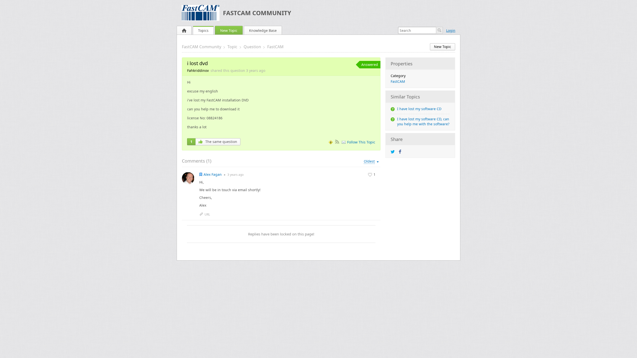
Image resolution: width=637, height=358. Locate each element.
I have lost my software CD (419, 108)
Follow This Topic (361, 142)
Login (450, 30)
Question (252, 46)
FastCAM (275, 46)
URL (207, 214)
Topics (203, 30)
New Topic (228, 30)
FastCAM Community (257, 13)
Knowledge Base (263, 30)
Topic (232, 46)
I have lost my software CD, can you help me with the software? (423, 121)
